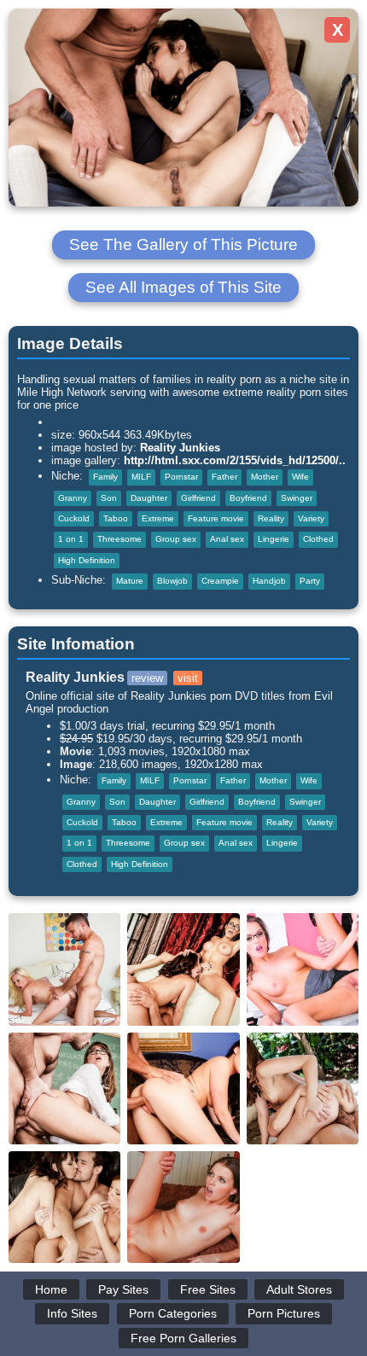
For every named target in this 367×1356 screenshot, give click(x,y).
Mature (129, 580)
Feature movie (216, 518)
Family (105, 476)
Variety (311, 518)
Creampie (220, 580)
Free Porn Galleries (183, 1338)
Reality (271, 518)
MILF (141, 476)
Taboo (115, 518)
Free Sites (208, 1289)
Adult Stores (299, 1289)
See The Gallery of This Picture (183, 244)
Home (51, 1289)
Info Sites (72, 1313)
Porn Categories (173, 1313)
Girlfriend (198, 498)
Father (224, 476)
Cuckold (74, 518)
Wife (300, 476)
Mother (264, 476)
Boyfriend (248, 498)
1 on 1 (71, 539)
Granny (72, 498)
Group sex (175, 539)
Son (109, 498)
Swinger (296, 498)
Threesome (119, 539)
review (147, 678)
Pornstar (181, 476)
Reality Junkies (180, 447)
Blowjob (172, 580)
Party (310, 580)
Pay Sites (123, 1289)
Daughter (149, 498)
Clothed (318, 539)
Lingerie (273, 539)
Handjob (269, 580)
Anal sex (227, 539)
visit (188, 678)
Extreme (158, 518)
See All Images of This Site (183, 287)
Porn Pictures (284, 1313)
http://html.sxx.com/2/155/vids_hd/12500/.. (235, 460)
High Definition (86, 560)
